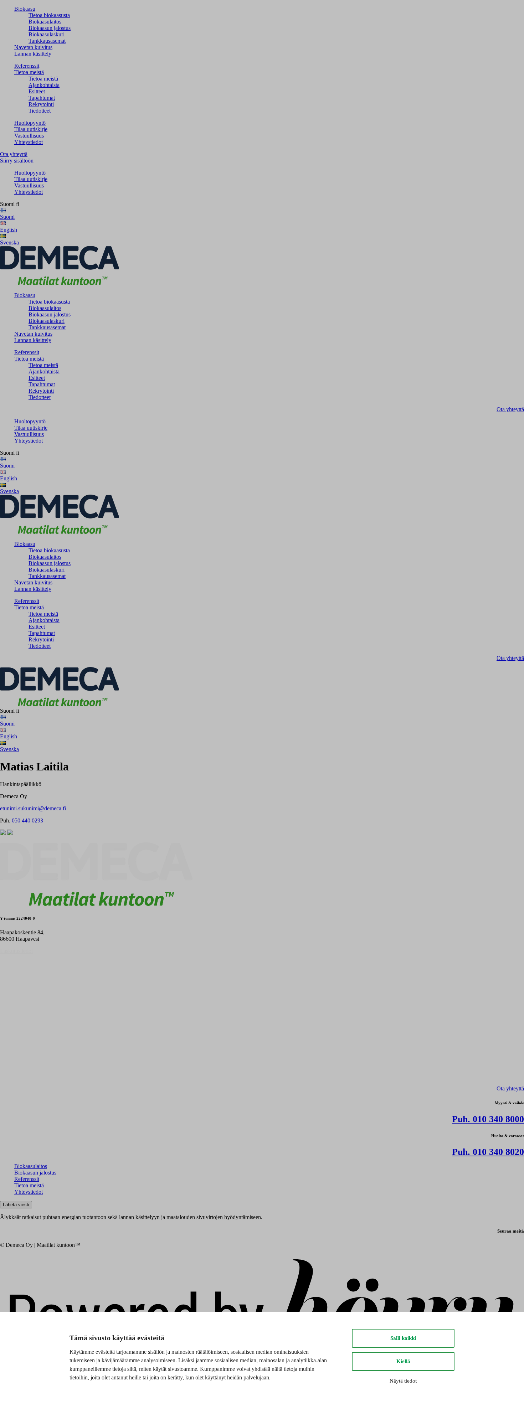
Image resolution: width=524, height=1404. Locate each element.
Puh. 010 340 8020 (488, 1152)
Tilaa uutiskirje (30, 129)
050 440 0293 (27, 820)
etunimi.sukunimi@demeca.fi (33, 808)
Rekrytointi (41, 104)
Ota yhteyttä (13, 154)
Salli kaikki (403, 1338)
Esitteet (37, 91)
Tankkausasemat (47, 41)
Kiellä (403, 1361)
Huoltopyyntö (30, 123)
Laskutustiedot (16, 951)
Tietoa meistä (29, 72)
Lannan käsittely (32, 54)
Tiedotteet (40, 111)
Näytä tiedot (403, 1381)
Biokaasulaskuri (47, 34)
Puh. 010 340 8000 (488, 1119)
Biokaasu (24, 9)
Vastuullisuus (29, 136)
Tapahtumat (42, 98)
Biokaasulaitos (45, 22)
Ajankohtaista (44, 85)
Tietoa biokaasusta (49, 15)
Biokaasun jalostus (50, 28)
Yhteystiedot (28, 142)
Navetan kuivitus (33, 47)
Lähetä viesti (16, 1204)
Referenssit (26, 66)
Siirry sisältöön (17, 161)
